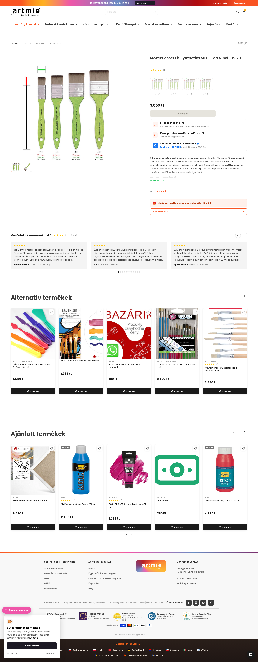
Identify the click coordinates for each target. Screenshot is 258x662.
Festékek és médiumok (59, 24)
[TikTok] (211, 602)
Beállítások (51, 653)
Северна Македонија (135, 655)
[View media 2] (27, 167)
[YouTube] (203, 602)
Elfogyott (183, 113)
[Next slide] (244, 296)
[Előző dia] (64, 333)
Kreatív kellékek (187, 24)
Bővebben (32, 637)
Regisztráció (239, 3)
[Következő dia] (97, 333)
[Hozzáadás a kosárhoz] (33, 391)
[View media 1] (16, 167)
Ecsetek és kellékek (157, 24)
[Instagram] (196, 602)
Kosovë (157, 655)
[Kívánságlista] (238, 12)
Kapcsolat (93, 583)
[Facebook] (189, 602)
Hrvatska (155, 650)
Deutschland (136, 650)
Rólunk (92, 568)
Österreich (115, 650)
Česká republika (78, 650)
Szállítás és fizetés (53, 568)
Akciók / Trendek (26, 24)
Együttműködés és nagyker (102, 573)
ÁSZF (47, 583)
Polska (98, 650)
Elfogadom (32, 645)
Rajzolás (212, 24)
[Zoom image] (67, 113)
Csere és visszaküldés (55, 573)
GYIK (46, 578)
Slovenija (172, 650)
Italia (187, 650)
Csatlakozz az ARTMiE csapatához (105, 578)
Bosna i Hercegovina (107, 655)
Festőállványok (126, 24)
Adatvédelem (51, 588)
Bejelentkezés (221, 3)
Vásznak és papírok (95, 24)
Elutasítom (12, 653)
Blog (90, 588)
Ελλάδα (202, 650)
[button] (126, 534)
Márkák (231, 24)
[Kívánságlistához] (51, 312)
